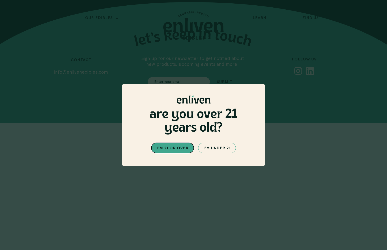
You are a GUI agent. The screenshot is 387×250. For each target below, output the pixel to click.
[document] (193, 125)
